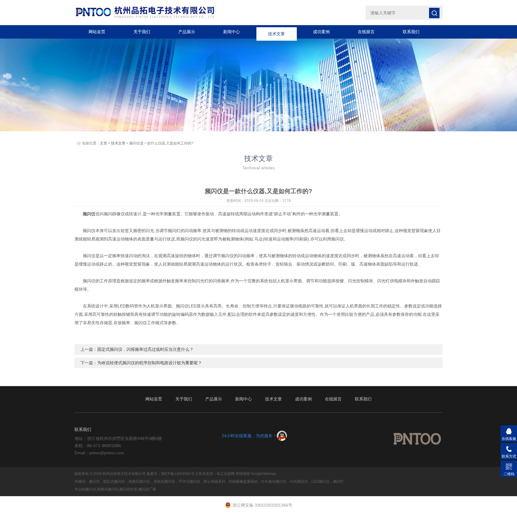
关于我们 (141, 31)
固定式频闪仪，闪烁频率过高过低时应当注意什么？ (145, 349)
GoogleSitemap (263, 474)
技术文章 (276, 31)
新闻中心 (231, 31)
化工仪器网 (226, 474)
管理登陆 (242, 474)
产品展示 (186, 31)
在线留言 (366, 31)
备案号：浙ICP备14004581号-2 (172, 474)
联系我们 (411, 31)
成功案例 (321, 31)
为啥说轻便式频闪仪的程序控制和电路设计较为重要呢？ (149, 362)
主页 (103, 143)
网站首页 (97, 31)
